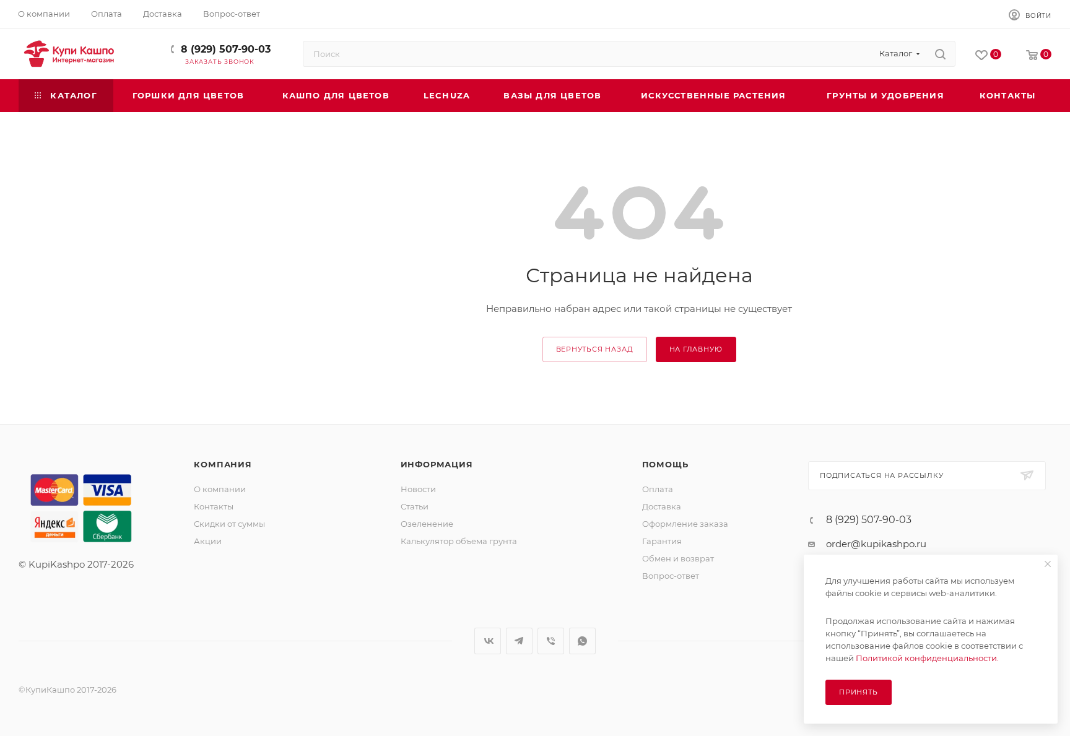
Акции (208, 541)
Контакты (213, 506)
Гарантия (662, 541)
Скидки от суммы (229, 524)
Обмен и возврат (678, 558)
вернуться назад (594, 349)
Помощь (665, 464)
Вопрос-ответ (670, 576)
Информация (437, 464)
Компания (222, 464)
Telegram (519, 641)
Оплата (657, 489)
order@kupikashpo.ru (876, 544)
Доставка (661, 506)
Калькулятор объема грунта (459, 541)
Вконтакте (487, 641)
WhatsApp (582, 641)
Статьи (414, 506)
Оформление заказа (685, 524)
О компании (220, 489)
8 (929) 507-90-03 (226, 49)
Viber (550, 641)
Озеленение (427, 524)
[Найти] (940, 54)
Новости (418, 489)
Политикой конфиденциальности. (927, 658)
